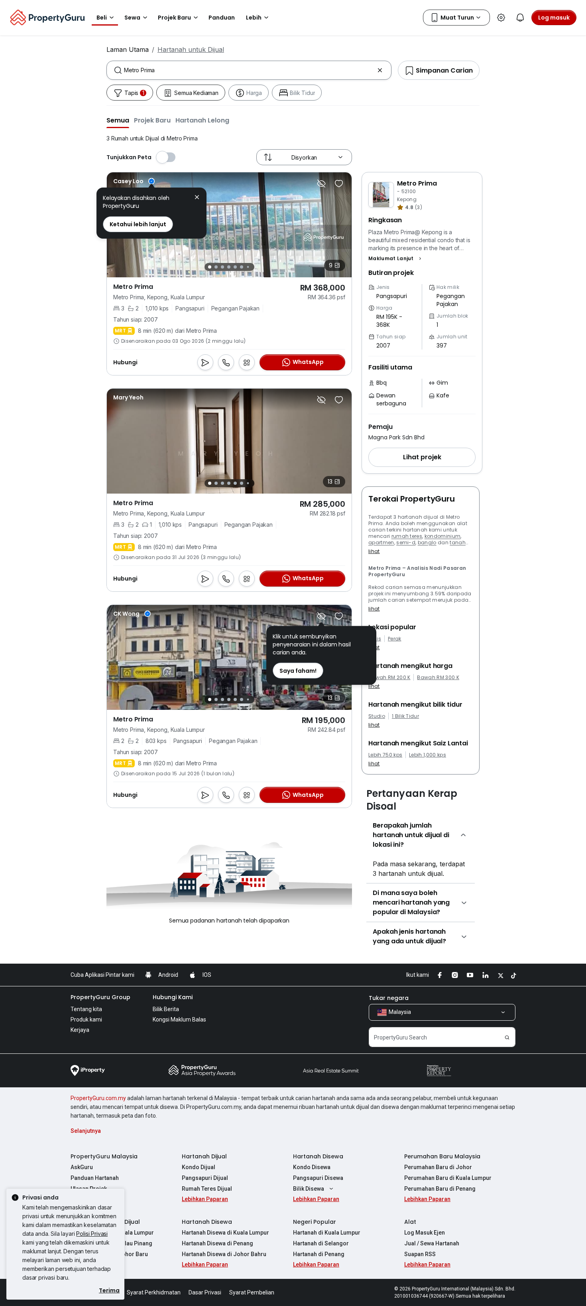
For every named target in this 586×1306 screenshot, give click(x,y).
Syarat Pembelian (251, 1292)
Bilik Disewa (308, 1188)
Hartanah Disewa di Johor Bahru (224, 1254)
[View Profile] (134, 181)
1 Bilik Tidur (405, 716)
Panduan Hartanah (95, 1178)
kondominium (443, 536)
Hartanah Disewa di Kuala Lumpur (225, 1232)
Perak (394, 639)
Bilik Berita (166, 1009)
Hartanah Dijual (204, 1156)
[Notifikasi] (520, 18)
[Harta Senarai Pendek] (338, 183)
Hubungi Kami (173, 997)
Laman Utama (127, 49)
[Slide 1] (209, 267)
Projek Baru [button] (174, 18)
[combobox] (249, 70)
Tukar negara (389, 998)
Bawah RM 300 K (438, 677)
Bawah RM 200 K (389, 677)
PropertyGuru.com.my (98, 1098)
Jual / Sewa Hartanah (431, 1243)
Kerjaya (80, 1030)
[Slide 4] (228, 267)
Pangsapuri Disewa (318, 1178)
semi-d (405, 542)
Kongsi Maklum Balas (179, 1019)
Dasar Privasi (205, 1292)
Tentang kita (86, 1009)
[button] (117, 120)
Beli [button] (101, 18)
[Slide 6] (241, 267)
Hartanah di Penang (318, 1254)
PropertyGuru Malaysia (104, 1156)
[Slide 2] (216, 267)
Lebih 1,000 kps (427, 755)
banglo (427, 542)
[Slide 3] (222, 267)
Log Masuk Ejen (424, 1232)
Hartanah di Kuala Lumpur (326, 1232)
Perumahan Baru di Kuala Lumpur (448, 1178)
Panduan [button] (221, 18)
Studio (376, 716)
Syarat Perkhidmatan (154, 1292)
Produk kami (86, 1019)
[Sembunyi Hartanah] (321, 183)
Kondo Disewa (311, 1167)
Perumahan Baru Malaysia (442, 1156)
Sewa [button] (132, 18)
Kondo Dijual (198, 1167)
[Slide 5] (235, 267)
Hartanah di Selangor (321, 1243)
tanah (458, 542)
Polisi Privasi (92, 1233)
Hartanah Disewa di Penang (217, 1243)
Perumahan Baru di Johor (438, 1167)
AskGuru (82, 1167)
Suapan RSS (420, 1254)
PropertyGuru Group (100, 997)
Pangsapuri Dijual (205, 1178)
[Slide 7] (248, 267)
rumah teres (407, 536)
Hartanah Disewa (318, 1156)
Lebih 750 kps (385, 755)
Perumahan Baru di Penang (440, 1188)
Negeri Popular (314, 1222)
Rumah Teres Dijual (207, 1188)
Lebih (254, 18)
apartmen (381, 542)
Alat (410, 1222)
